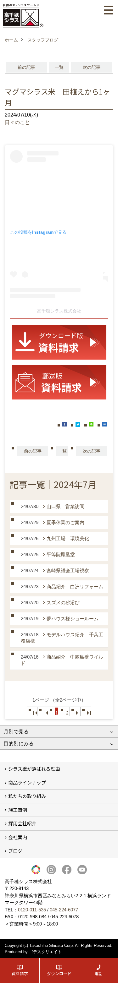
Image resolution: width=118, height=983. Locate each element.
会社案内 (17, 837)
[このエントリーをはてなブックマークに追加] (104, 424)
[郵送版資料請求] (59, 382)
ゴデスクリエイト (45, 951)
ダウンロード (59, 973)
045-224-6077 (64, 909)
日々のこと (17, 122)
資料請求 (20, 973)
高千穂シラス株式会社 (59, 310)
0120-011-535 (32, 909)
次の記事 (91, 67)
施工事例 (17, 809)
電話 (98, 973)
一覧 (59, 67)
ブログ (15, 850)
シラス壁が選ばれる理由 (34, 768)
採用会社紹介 (22, 823)
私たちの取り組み (27, 796)
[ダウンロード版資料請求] (59, 342)
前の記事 (26, 67)
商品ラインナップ (27, 782)
